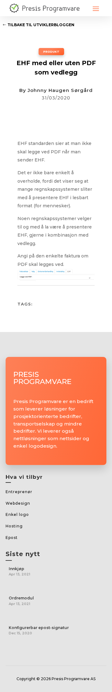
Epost (12, 537)
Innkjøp (16, 568)
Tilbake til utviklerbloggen (40, 24)
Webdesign (18, 503)
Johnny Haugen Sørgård (60, 90)
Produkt (51, 51)
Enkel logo (17, 514)
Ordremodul (21, 598)
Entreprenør (19, 491)
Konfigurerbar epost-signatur (39, 627)
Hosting (14, 526)
